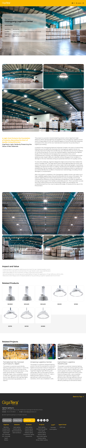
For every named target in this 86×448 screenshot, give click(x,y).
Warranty (6, 440)
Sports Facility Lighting (42, 436)
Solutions (17, 424)
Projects (41, 424)
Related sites (27, 420)
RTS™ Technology (6, 436)
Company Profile (6, 429)
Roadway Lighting (29, 432)
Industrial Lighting (17, 429)
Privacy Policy (17, 420)
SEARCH (79, 3)
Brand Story (6, 427)
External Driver (29, 436)
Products (29, 424)
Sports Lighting (16, 427)
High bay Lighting (29, 430)
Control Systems (53, 429)
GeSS (53, 425)
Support (6, 438)
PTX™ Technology (6, 434)
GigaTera (6, 3)
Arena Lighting (41, 430)
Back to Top (77, 396)
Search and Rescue (17, 432)
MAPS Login (62, 427)
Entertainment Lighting (29, 434)
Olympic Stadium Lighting (42, 440)
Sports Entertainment (17, 430)
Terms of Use (7, 420)
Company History (6, 430)
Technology (53, 427)
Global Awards (6, 432)
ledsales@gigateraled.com (29, 411)
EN (74, 3)
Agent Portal (62, 424)
